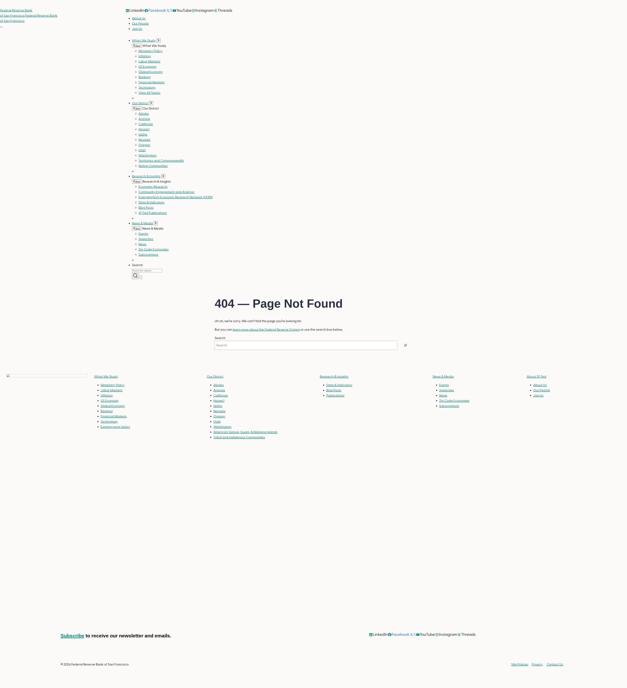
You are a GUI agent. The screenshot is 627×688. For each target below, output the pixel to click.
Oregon (144, 145)
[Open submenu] (158, 40)
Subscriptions (449, 406)
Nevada (144, 140)
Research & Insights (146, 176)
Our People (140, 24)
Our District (140, 103)
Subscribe (72, 635)
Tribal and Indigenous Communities (239, 437)
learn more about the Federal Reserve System (266, 330)
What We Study (144, 41)
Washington (147, 155)
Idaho (142, 135)
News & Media (142, 223)
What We (106, 377)
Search (220, 338)
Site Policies (519, 664)
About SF (536, 377)
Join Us (137, 29)
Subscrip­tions (148, 255)
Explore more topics (115, 427)
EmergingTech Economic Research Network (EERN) (175, 197)
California (145, 124)
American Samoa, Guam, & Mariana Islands (245, 432)
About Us (138, 18)
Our (215, 377)
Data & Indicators (151, 202)
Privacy (537, 664)
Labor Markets (149, 61)
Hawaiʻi (143, 129)
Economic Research (153, 187)
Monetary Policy (150, 51)
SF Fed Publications (152, 213)
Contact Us (555, 664)
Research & (334, 377)
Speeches (145, 239)
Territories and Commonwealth (161, 161)
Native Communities (153, 166)
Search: (137, 265)
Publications (335, 395)
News (142, 244)
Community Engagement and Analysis (166, 192)
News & (443, 377)
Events (143, 234)
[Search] (405, 345)
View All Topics (149, 93)
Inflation (144, 56)
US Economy (147, 67)
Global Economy (150, 72)
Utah (142, 150)
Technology (147, 88)
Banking (144, 77)
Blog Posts (145, 208)
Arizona (144, 119)
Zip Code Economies (153, 249)
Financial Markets (151, 82)
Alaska (143, 114)
